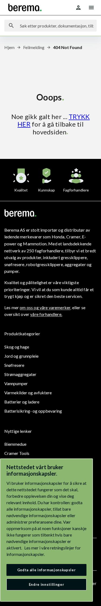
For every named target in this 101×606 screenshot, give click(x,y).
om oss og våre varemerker (45, 307)
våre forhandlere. (46, 314)
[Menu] (91, 7)
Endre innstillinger (46, 584)
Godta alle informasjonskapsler (46, 570)
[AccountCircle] (78, 7)
